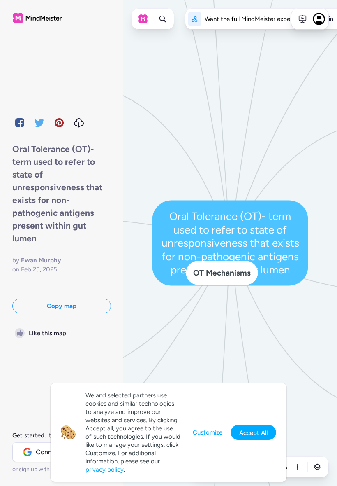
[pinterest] (59, 122)
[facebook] (19, 122)
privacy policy (104, 469)
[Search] (163, 19)
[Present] (302, 19)
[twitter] (39, 122)
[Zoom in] (297, 467)
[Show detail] (317, 467)
